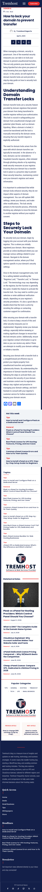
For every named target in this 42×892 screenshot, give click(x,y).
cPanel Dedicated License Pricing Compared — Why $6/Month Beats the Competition (20, 654)
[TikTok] (18, 889)
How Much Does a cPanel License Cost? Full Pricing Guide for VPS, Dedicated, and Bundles (21, 527)
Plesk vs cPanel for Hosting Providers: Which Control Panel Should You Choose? (23, 432)
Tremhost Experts (24, 31)
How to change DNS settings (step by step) (11, 732)
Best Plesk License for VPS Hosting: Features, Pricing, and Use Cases (21, 443)
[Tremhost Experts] (12, 31)
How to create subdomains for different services (31, 732)
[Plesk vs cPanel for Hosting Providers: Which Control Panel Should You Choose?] (21, 595)
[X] (18, 42)
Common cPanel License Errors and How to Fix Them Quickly (22, 452)
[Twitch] (24, 889)
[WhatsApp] (29, 42)
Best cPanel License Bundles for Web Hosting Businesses (18, 537)
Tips (8, 417)
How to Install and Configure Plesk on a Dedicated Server (23, 421)
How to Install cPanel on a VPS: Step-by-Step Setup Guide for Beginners (22, 462)
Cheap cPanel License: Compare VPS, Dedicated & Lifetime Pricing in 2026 (21, 668)
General (7, 8)
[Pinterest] (23, 42)
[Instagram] (13, 889)
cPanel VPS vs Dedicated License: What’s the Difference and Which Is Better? (19, 546)
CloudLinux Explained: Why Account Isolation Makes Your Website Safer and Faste (18, 640)
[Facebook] (13, 42)
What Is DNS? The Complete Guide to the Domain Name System (20, 628)
